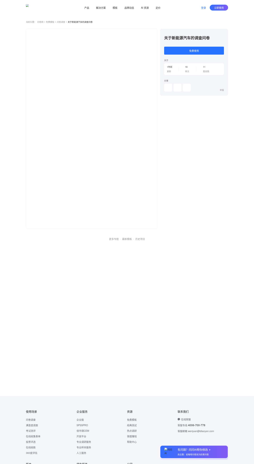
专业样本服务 (84, 447)
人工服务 (81, 452)
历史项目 (140, 239)
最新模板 (127, 239)
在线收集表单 (33, 436)
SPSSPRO (82, 425)
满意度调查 (32, 425)
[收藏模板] (224, 33)
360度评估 (31, 452)
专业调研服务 (84, 441)
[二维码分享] (187, 88)
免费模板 (50, 21)
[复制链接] (177, 88)
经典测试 (132, 425)
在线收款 (31, 447)
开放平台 (81, 436)
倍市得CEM (83, 430)
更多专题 (114, 239)
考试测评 (31, 430)
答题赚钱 (132, 436)
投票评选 (31, 441)
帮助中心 (132, 441)
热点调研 (132, 430)
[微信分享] (168, 88)
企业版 (80, 419)
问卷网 (40, 21)
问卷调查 (61, 21)
